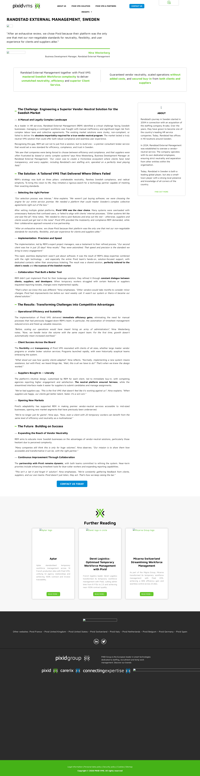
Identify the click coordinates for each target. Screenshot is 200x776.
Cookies (120, 767)
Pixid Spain (181, 631)
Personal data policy (93, 767)
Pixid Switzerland (98, 631)
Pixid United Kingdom (55, 631)
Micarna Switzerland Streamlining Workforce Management (146, 562)
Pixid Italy (115, 631)
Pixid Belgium (149, 631)
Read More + (53, 594)
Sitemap (129, 767)
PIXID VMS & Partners (106, 6)
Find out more (161, 192)
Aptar (53, 558)
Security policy (109, 767)
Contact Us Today (72, 483)
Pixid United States (78, 631)
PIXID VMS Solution (81, 6)
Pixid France (36, 631)
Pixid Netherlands (131, 631)
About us (61, 6)
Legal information (75, 767)
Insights (85, 12)
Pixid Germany (166, 631)
